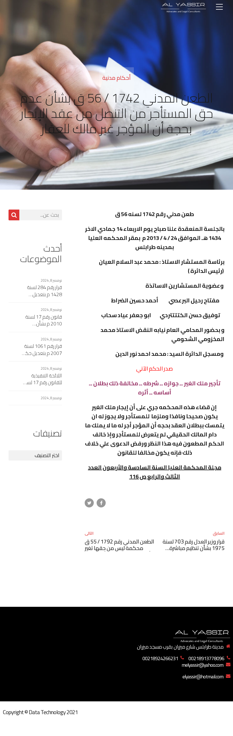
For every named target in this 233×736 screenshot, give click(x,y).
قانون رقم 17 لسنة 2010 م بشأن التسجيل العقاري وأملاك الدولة (43, 320)
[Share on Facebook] (101, 502)
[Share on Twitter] (89, 502)
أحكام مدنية (116, 77)
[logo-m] (201, 635)
